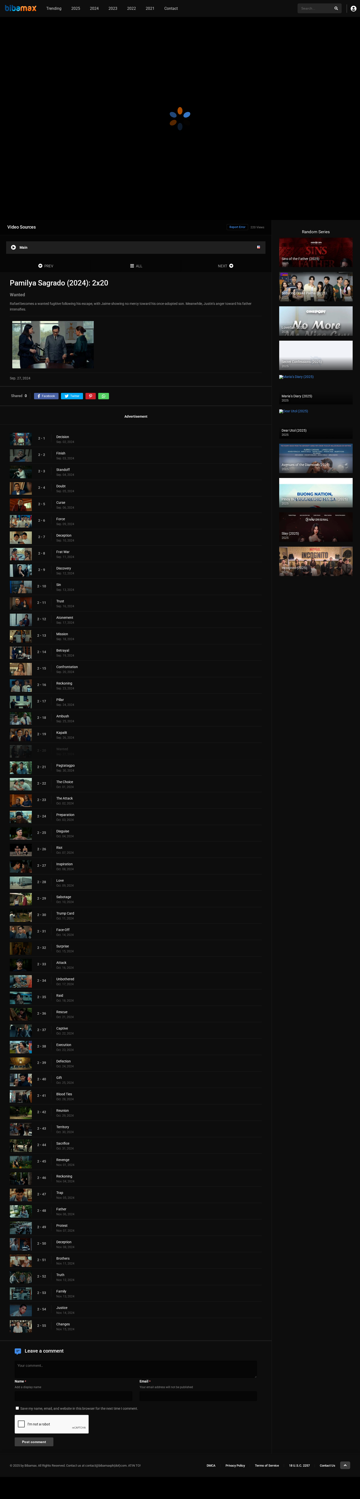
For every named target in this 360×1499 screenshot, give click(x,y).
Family (61, 1291)
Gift (59, 1078)
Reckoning (64, 683)
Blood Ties (64, 1094)
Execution (63, 1045)
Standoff (63, 470)
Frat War (63, 552)
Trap (59, 1193)
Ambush (62, 716)
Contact (171, 8)
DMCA (211, 1465)
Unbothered (65, 979)
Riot (59, 848)
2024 (94, 8)
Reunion (62, 1111)
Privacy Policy (235, 1465)
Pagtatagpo (65, 766)
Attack (61, 963)
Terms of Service (267, 1465)
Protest (62, 1226)
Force (60, 519)
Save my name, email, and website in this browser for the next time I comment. (79, 1409)
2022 (131, 8)
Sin (58, 585)
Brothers (63, 1259)
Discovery (63, 568)
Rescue (61, 1012)
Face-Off (63, 930)
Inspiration (64, 864)
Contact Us (327, 1465)
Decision (62, 437)
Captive (62, 1029)
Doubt (61, 486)
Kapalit (61, 733)
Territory (62, 1127)
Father (61, 1209)
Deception (64, 536)
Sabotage (63, 897)
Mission (62, 634)
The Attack (64, 799)
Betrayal (62, 651)
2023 (112, 8)
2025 (75, 8)
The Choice (64, 782)
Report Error (237, 227)
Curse (60, 503)
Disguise (62, 831)
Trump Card (65, 914)
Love (60, 881)
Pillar (60, 700)
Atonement (64, 618)
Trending (53, 8)
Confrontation (67, 667)
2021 (150, 8)
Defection (63, 1061)
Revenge (62, 1160)
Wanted (62, 749)
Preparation (65, 815)
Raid (59, 996)
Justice (61, 1308)
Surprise (62, 946)
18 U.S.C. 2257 (299, 1465)
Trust (60, 601)
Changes (63, 1324)
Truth (60, 1275)
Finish (60, 453)
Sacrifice (62, 1144)
